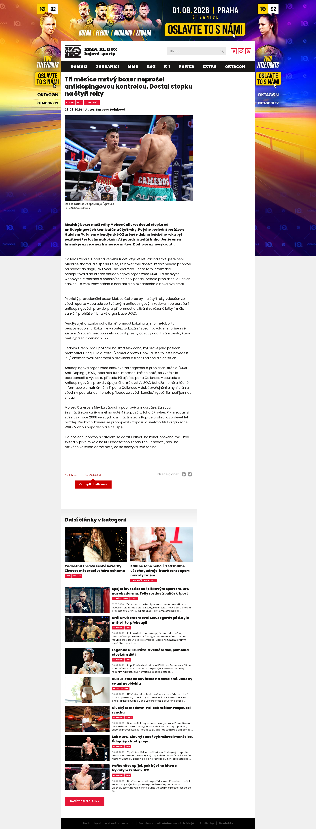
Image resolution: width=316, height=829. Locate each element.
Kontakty (226, 823)
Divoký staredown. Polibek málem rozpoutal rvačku (151, 710)
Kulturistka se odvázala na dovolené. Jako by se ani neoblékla (152, 681)
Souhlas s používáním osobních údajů (166, 823)
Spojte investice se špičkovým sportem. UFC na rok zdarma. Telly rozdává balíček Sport (150, 591)
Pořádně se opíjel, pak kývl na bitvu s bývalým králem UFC (144, 767)
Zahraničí (107, 66)
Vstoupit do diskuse (93, 484)
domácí (77, 576)
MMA (132, 66)
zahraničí (91, 102)
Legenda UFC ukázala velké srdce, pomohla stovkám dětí (150, 652)
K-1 (167, 66)
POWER (186, 66)
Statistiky (207, 823)
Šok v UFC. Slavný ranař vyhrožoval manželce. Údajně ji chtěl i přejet (152, 739)
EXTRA (210, 66)
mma (146, 580)
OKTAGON (235, 66)
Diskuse (95, 474)
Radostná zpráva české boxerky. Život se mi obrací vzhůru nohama (95, 568)
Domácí (79, 66)
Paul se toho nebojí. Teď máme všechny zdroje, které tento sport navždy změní (160, 570)
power (124, 688)
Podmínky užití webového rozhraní (108, 823)
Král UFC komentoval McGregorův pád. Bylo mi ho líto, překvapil (150, 620)
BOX (151, 66)
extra (70, 102)
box (79, 102)
